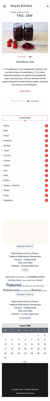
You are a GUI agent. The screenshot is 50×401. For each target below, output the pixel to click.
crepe (24, 280)
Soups (6, 195)
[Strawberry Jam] (25, 37)
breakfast (33, 276)
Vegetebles (8, 200)
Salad (16, 290)
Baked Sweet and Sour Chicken (25, 253)
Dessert (7, 165)
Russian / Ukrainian (12, 185)
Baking (6, 125)
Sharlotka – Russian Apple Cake (25, 265)
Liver (33, 286)
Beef (6, 130)
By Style (7, 145)
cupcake (28, 280)
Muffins (7, 180)
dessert (39, 280)
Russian (8, 290)
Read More (25, 91)
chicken (19, 280)
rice (42, 285)
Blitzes (22, 277)
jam (31, 286)
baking (8, 276)
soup (21, 290)
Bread (6, 135)
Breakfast (8, 140)
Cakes (6, 150)
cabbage (41, 276)
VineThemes (29, 393)
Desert (34, 280)
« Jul (24, 361)
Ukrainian (36, 290)
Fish (5, 170)
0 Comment (34, 101)
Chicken (7, 160)
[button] (4, 6)
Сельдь (44, 290)
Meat (6, 175)
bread (26, 277)
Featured (13, 284)
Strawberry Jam (25, 61)
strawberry (26, 290)
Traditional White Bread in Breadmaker (25, 256)
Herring (27, 286)
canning (11, 280)
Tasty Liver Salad (25, 262)
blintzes (17, 277)
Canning (22, 57)
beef (13, 276)
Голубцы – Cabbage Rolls (25, 259)
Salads (6, 190)
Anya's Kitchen (21, 6)
